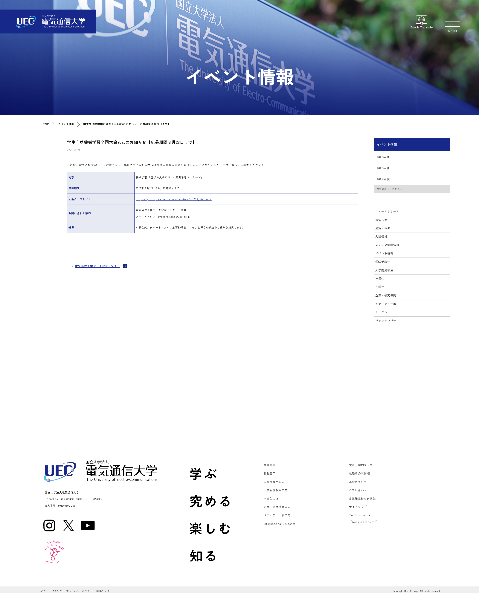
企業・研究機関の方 (277, 507)
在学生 (379, 287)
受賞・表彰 (382, 228)
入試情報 (381, 236)
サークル (381, 312)
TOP (46, 124)
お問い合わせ (358, 490)
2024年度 (383, 179)
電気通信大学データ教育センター (97, 266)
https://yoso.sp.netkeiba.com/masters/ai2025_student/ (173, 199)
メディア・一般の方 (277, 515)
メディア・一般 (385, 304)
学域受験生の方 (274, 482)
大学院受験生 (384, 270)
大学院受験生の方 (276, 490)
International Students (279, 523)
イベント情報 (66, 124)
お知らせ (381, 220)
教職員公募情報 (359, 473)
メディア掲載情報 (387, 245)
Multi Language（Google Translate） (364, 518)
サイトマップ (358, 507)
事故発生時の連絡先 (362, 498)
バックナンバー (385, 320)
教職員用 (270, 473)
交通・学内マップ (361, 465)
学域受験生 (382, 262)
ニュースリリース (387, 211)
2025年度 (383, 168)
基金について (358, 482)
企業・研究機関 (385, 295)
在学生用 (270, 465)
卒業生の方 (271, 498)
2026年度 (383, 157)
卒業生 (379, 279)
